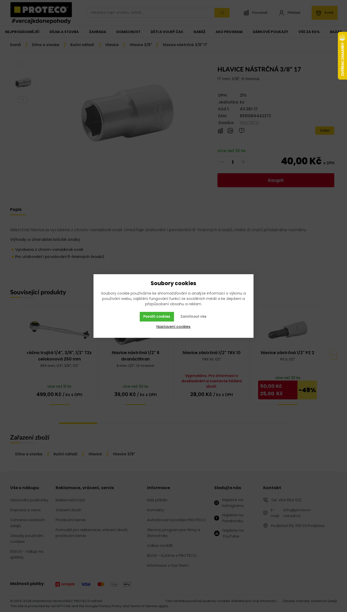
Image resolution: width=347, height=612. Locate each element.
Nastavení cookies (173, 326)
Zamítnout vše (193, 316)
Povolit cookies (156, 316)
